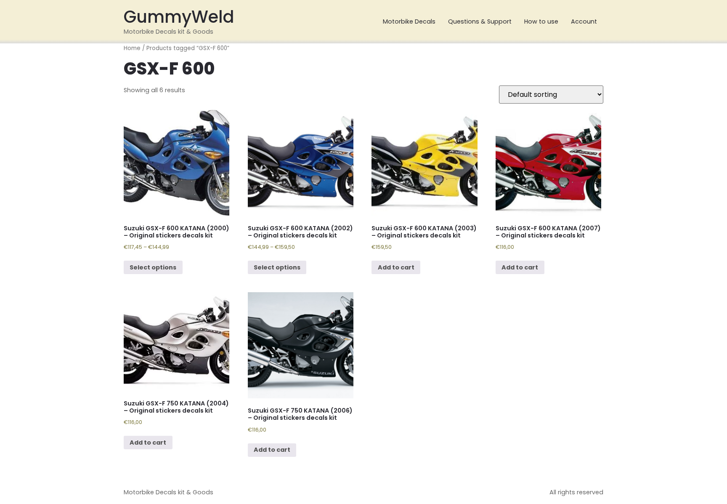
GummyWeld (179, 17)
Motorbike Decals (409, 21)
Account (584, 21)
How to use (541, 21)
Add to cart (396, 267)
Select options (153, 267)
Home (132, 48)
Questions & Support (480, 21)
